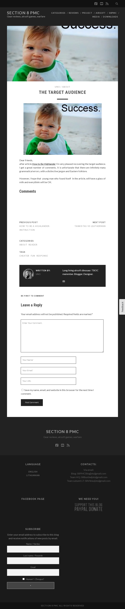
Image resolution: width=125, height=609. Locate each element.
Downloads (110, 17)
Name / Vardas (33, 544)
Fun (33, 256)
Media (96, 17)
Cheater (24, 256)
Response (42, 256)
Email (33, 567)
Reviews (74, 13)
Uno (57, 87)
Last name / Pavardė (33, 555)
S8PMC (113, 13)
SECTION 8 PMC (23, 12)
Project (87, 13)
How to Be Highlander (44, 163)
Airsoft (100, 13)
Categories (58, 13)
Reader (33, 244)
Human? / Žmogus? (35, 579)
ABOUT (66, 87)
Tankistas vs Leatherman (90, 226)
